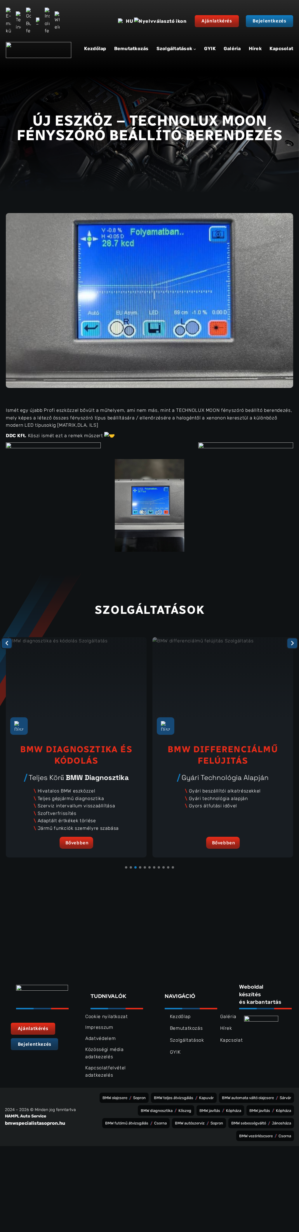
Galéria (228, 1016)
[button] (217, 21)
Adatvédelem (100, 1038)
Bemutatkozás (186, 1028)
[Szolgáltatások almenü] (194, 48)
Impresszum (99, 1027)
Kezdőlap (95, 48)
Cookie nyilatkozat (106, 1016)
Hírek (226, 1028)
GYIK (175, 1052)
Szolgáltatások (187, 1040)
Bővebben (77, 843)
